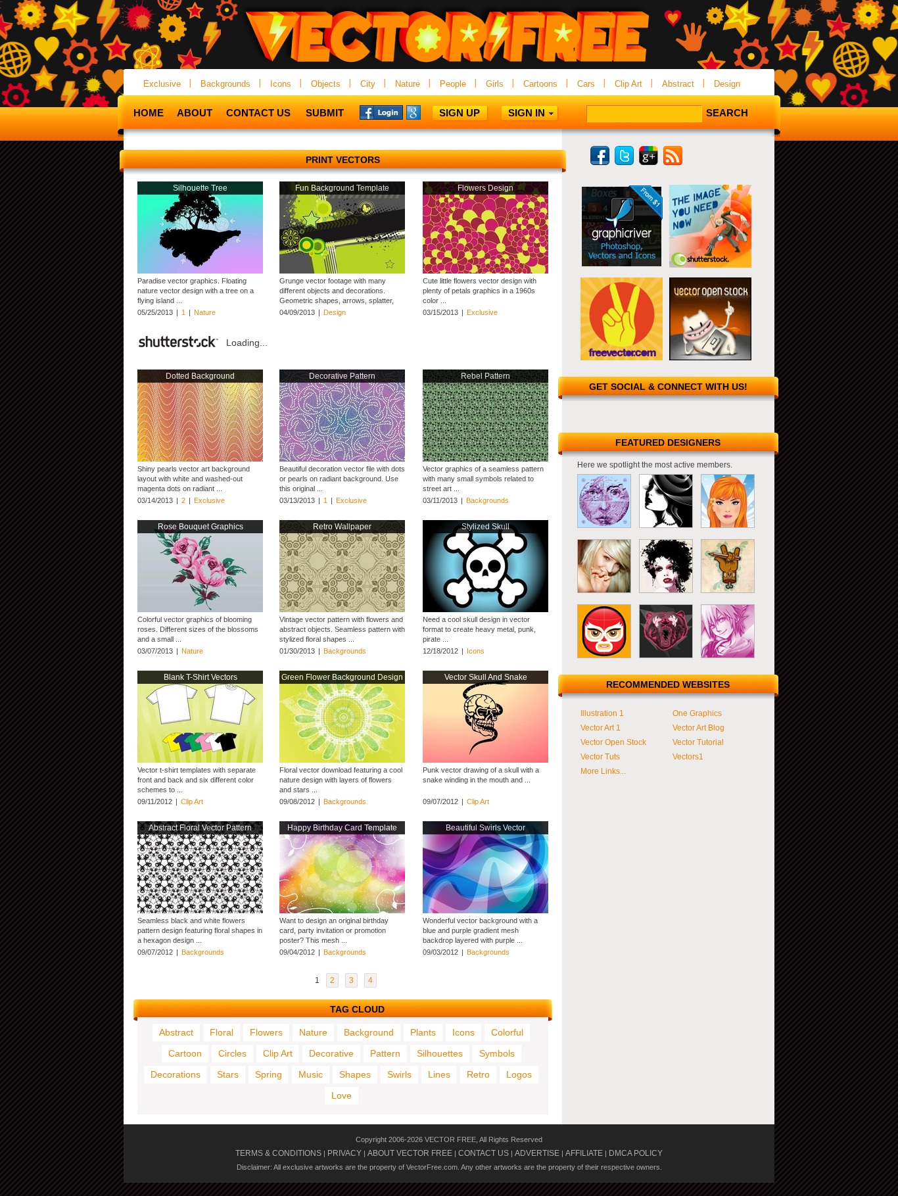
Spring (268, 1074)
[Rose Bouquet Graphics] (200, 609)
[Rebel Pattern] (485, 459)
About (194, 112)
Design (727, 84)
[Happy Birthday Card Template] (342, 911)
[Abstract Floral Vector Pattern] (200, 911)
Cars (586, 84)
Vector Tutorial (698, 742)
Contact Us (258, 112)
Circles (232, 1053)
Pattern (385, 1053)
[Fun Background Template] (342, 271)
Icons (280, 84)
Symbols (497, 1053)
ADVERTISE (537, 1153)
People (453, 84)
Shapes (355, 1074)
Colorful (507, 1032)
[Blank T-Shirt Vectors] (200, 760)
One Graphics (697, 713)
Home (148, 112)
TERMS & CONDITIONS (278, 1153)
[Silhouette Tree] (200, 271)
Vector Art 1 (600, 727)
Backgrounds (225, 84)
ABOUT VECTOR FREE (409, 1153)
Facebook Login (381, 111)
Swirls (399, 1074)
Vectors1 (688, 756)
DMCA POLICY (636, 1153)
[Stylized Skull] (485, 609)
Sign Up (459, 112)
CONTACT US (483, 1153)
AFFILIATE (584, 1153)
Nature (407, 84)
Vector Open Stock (613, 742)
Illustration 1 (602, 713)
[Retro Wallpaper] (342, 609)
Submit (325, 112)
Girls (495, 84)
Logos (519, 1074)
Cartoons (540, 84)
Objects (326, 84)
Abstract (678, 84)
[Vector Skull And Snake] (485, 760)
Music (310, 1074)
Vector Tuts (600, 756)
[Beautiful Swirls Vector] (485, 911)
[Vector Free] (449, 63)
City (367, 84)
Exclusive (162, 84)
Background (369, 1032)
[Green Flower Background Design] (342, 760)
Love (341, 1095)
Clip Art (628, 84)
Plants (423, 1032)
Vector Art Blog (698, 727)
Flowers (266, 1032)
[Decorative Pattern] (342, 459)
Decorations (176, 1074)
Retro (478, 1074)
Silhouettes (440, 1053)
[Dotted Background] (200, 459)
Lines (439, 1074)
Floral (221, 1032)
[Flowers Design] (485, 271)
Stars (228, 1074)
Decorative (331, 1053)
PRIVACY (344, 1153)
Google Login (428, 111)
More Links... (603, 771)
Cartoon (185, 1053)
